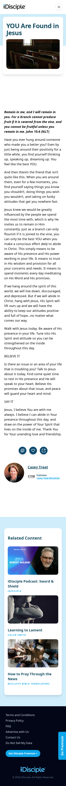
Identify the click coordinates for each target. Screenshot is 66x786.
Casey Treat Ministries (48, 478)
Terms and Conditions (20, 715)
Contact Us (13, 737)
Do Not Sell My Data (19, 743)
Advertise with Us (17, 732)
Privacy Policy (15, 721)
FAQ (8, 726)
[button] (58, 6)
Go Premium (62, 746)
